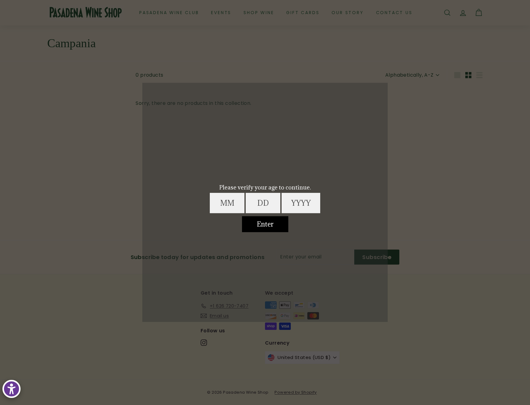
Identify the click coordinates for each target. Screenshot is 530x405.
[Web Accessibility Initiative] (11, 388)
